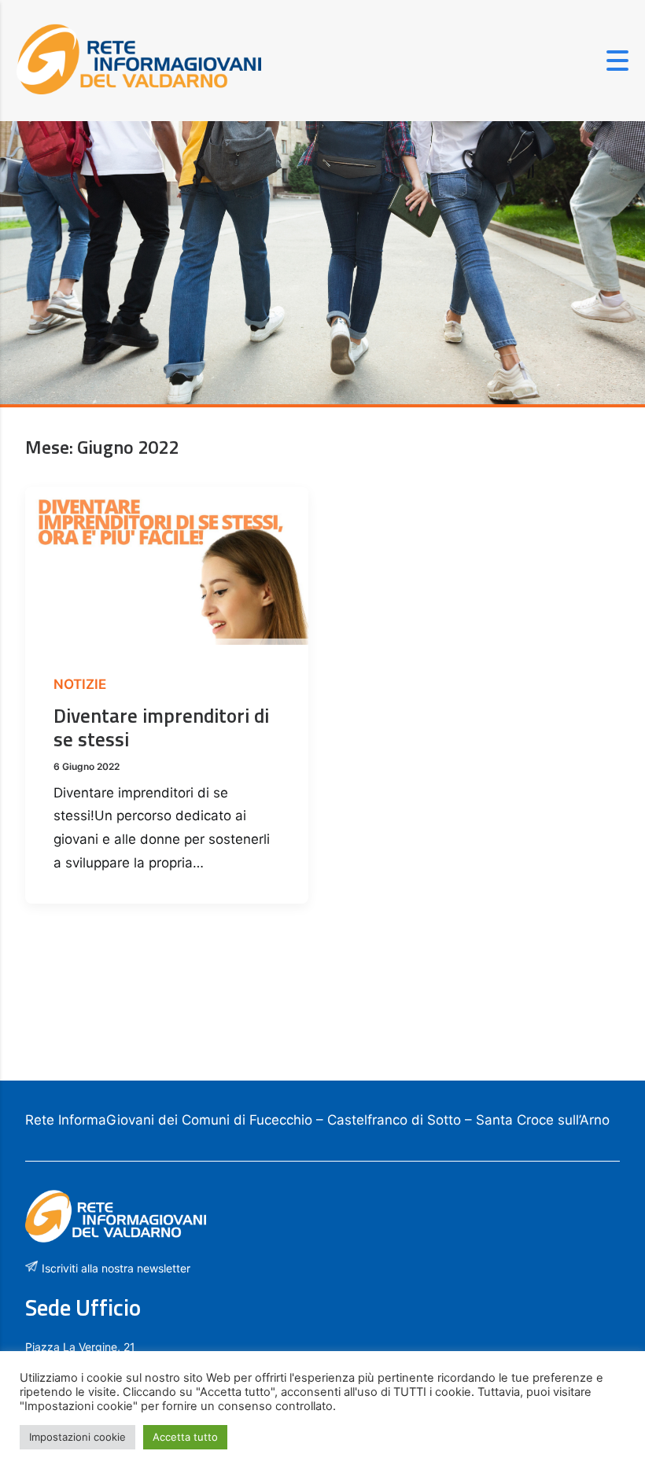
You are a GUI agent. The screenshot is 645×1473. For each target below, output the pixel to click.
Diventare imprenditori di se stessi (161, 727)
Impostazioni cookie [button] (77, 1437)
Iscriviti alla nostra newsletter (116, 1268)
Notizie (79, 684)
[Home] (139, 90)
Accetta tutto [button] (185, 1437)
